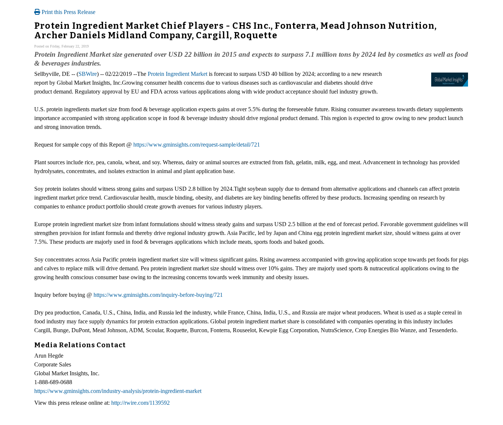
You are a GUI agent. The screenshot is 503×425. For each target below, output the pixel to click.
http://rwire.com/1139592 (140, 403)
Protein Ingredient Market (177, 74)
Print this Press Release (67, 12)
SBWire (87, 74)
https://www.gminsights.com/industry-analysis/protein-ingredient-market (117, 391)
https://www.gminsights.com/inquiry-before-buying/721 (158, 295)
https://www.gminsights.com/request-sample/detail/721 (196, 144)
